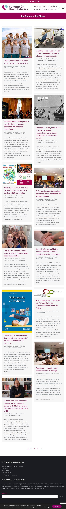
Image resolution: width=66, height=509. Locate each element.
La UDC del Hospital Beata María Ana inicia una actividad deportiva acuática (16, 253)
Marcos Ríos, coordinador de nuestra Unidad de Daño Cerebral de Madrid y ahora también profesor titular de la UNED (16, 406)
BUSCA (4, 493)
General (18, 66)
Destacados (12, 66)
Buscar (61, 496)
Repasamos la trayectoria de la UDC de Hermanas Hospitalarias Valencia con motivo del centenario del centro (48, 133)
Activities (6, 66)
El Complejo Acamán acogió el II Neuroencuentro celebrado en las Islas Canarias (49, 193)
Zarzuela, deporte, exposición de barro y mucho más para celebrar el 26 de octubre (16, 190)
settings (47, 507)
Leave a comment (19, 68)
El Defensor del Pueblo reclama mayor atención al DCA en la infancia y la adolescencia (48, 53)
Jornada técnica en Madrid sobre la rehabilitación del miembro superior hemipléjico (48, 251)
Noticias (23, 66)
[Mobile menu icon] (63, 8)
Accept (57, 506)
